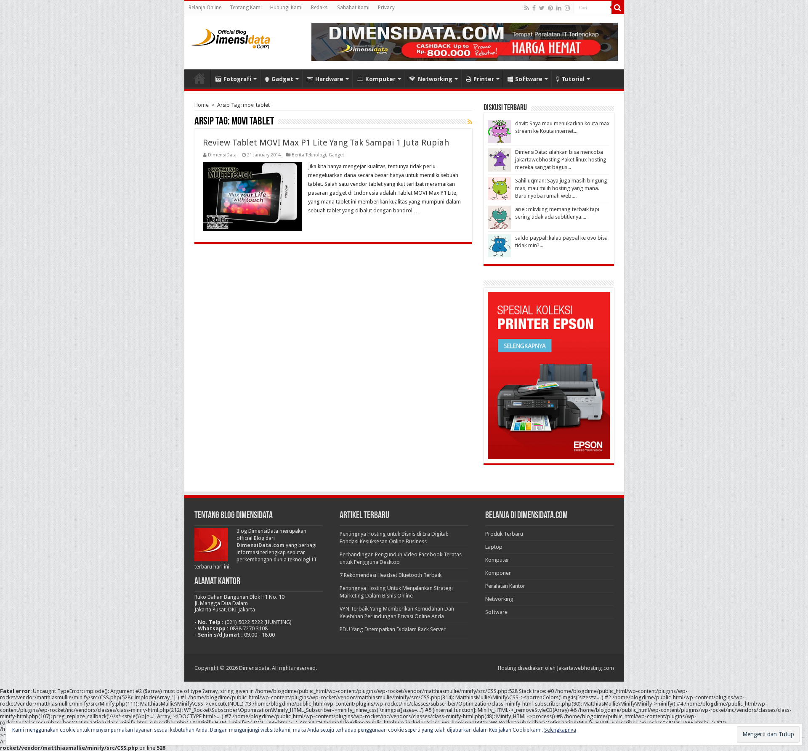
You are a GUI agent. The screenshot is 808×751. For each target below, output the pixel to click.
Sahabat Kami (353, 8)
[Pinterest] (550, 8)
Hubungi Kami (286, 8)
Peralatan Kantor (505, 586)
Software (528, 79)
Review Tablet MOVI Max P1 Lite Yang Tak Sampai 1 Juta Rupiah (326, 143)
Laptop (493, 547)
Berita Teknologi (309, 155)
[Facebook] (534, 8)
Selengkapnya (560, 730)
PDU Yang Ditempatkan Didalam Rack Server (393, 629)
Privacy (386, 8)
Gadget (282, 79)
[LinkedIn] (559, 8)
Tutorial (573, 79)
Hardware (329, 79)
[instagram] (567, 8)
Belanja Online (205, 8)
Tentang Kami (246, 8)
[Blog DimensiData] (231, 37)
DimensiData (222, 155)
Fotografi (237, 79)
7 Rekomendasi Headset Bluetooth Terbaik (390, 575)
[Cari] (617, 7)
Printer (483, 79)
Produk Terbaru (504, 534)
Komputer (380, 79)
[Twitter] (541, 8)
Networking (435, 79)
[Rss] (527, 8)
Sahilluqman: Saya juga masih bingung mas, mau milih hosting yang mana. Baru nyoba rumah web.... (561, 188)
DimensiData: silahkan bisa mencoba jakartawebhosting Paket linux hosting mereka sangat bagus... (560, 159)
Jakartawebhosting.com (585, 668)
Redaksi (320, 8)
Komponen (498, 573)
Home (199, 78)
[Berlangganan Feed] (470, 122)
